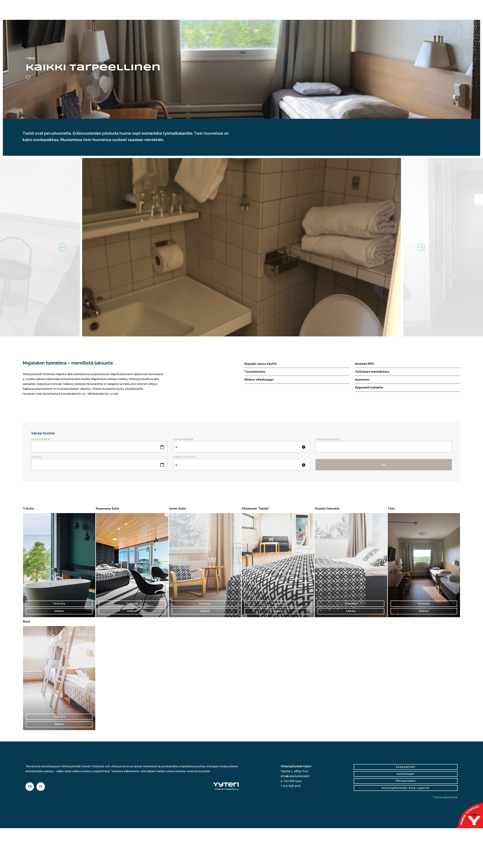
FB (30, 786)
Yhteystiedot (405, 780)
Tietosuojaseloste (445, 797)
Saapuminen (405, 766)
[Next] (421, 247)
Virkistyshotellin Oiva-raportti (406, 788)
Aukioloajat (406, 773)
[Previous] (62, 247)
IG (40, 786)
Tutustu (59, 603)
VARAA (59, 611)
